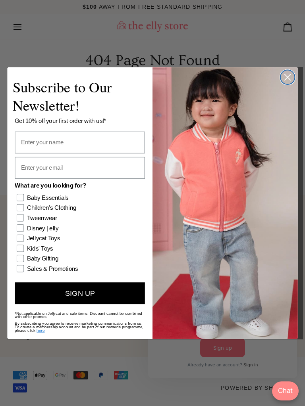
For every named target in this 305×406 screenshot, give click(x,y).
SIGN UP (80, 293)
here (40, 330)
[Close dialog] (287, 77)
